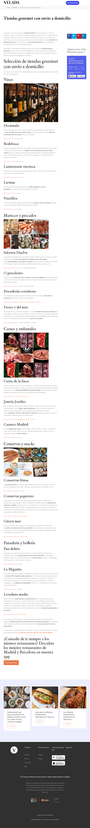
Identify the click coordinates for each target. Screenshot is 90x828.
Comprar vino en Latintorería (14, 177)
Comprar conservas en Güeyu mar (16, 536)
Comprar (9, 268)
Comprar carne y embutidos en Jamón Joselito (20, 419)
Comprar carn (10, 396)
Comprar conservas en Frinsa (15, 491)
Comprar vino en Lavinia (13, 193)
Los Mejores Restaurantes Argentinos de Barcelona (69, 715)
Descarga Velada (11, 663)
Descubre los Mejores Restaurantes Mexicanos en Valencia (44, 714)
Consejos (14, 7)
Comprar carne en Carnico (14, 437)
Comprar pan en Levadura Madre (16, 614)
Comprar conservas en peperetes (16, 516)
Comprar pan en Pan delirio (14, 564)
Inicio (8, 7)
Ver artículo (12, 726)
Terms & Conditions (48, 815)
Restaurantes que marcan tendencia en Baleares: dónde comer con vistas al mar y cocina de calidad (16, 717)
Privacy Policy (40, 815)
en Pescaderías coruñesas (32, 302)
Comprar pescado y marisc (14, 302)
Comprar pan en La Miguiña (14, 589)
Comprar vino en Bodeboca (14, 161)
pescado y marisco (18, 268)
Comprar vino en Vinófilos (14, 209)
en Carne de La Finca (21, 396)
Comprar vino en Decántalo (14, 139)
